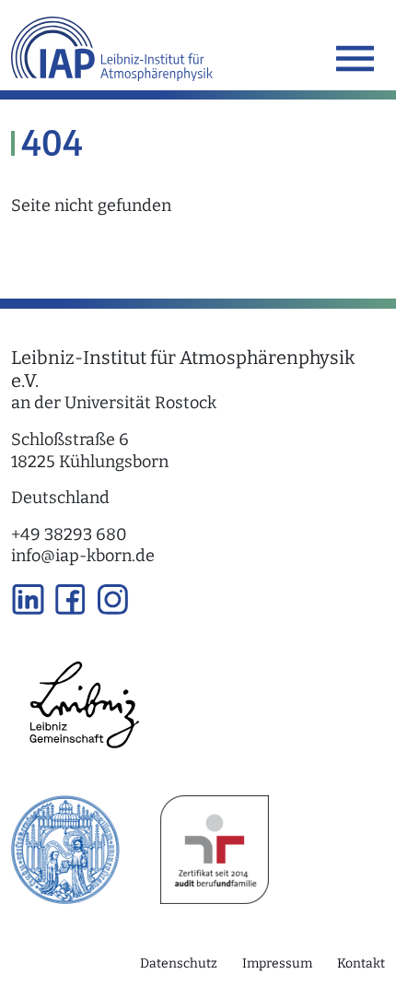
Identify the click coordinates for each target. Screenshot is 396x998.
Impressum (277, 963)
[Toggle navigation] (355, 58)
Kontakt (361, 963)
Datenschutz (178, 963)
